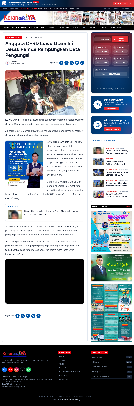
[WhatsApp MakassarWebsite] (79, 399)
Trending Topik (96, 372)
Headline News (14, 37)
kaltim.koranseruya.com (115, 120)
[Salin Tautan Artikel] (82, 63)
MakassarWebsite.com (70, 399)
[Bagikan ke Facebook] (61, 63)
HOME (6, 28)
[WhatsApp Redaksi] (28, 369)
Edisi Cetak (107, 9)
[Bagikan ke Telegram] (77, 63)
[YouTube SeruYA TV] (10, 369)
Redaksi (116, 9)
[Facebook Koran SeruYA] (4, 369)
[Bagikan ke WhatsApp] (72, 63)
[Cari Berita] (129, 27)
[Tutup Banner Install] (130, 3)
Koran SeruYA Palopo (99, 367)
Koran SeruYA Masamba (100, 376)
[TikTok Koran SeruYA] (22, 369)
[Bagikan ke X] (66, 63)
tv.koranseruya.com (113, 100)
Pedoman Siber (126, 9)
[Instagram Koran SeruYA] (16, 369)
